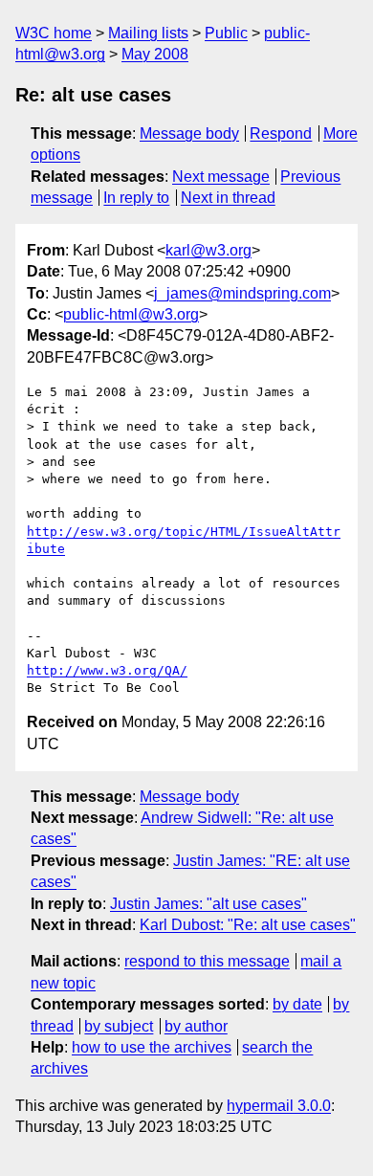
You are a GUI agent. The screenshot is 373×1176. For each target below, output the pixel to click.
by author (196, 1026)
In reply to (136, 197)
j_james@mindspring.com (242, 293)
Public (226, 33)
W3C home (53, 33)
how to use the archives (151, 1047)
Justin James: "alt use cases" (208, 904)
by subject (118, 1026)
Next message (221, 176)
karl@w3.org (208, 250)
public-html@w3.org (131, 314)
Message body (189, 133)
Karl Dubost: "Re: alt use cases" (248, 925)
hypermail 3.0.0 (279, 1106)
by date (297, 1004)
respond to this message (207, 961)
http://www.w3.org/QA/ (107, 670)
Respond (281, 133)
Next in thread (228, 197)
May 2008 (154, 54)
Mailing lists (148, 33)
